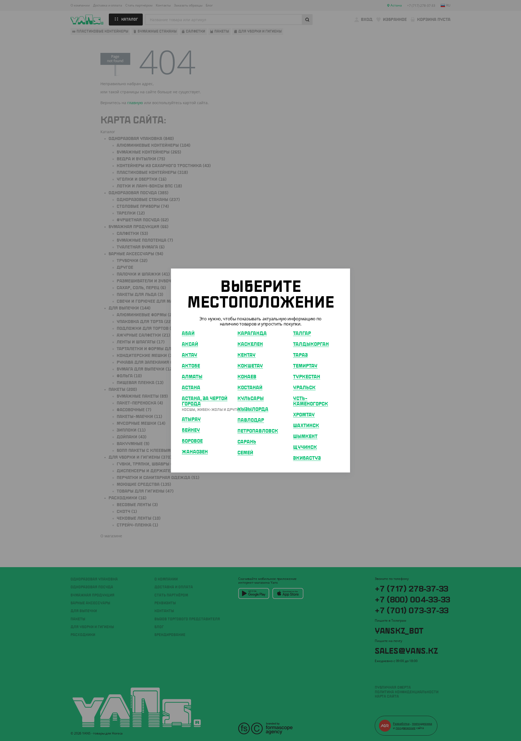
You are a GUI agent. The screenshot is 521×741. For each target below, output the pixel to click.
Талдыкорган (311, 344)
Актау (189, 355)
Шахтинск (306, 426)
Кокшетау (250, 366)
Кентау (246, 355)
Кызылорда (252, 409)
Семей (245, 453)
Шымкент (305, 437)
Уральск (304, 388)
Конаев (246, 377)
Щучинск (305, 447)
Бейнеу (191, 430)
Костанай (249, 388)
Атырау (191, 419)
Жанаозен (195, 452)
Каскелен (250, 344)
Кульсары (250, 399)
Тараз (300, 355)
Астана (191, 388)
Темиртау (305, 366)
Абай (188, 333)
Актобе (191, 366)
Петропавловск (257, 431)
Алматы (192, 377)
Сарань (246, 442)
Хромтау (304, 415)
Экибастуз (307, 458)
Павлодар (250, 420)
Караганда (252, 333)
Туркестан (306, 377)
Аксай (190, 344)
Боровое (192, 441)
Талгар (302, 333)
